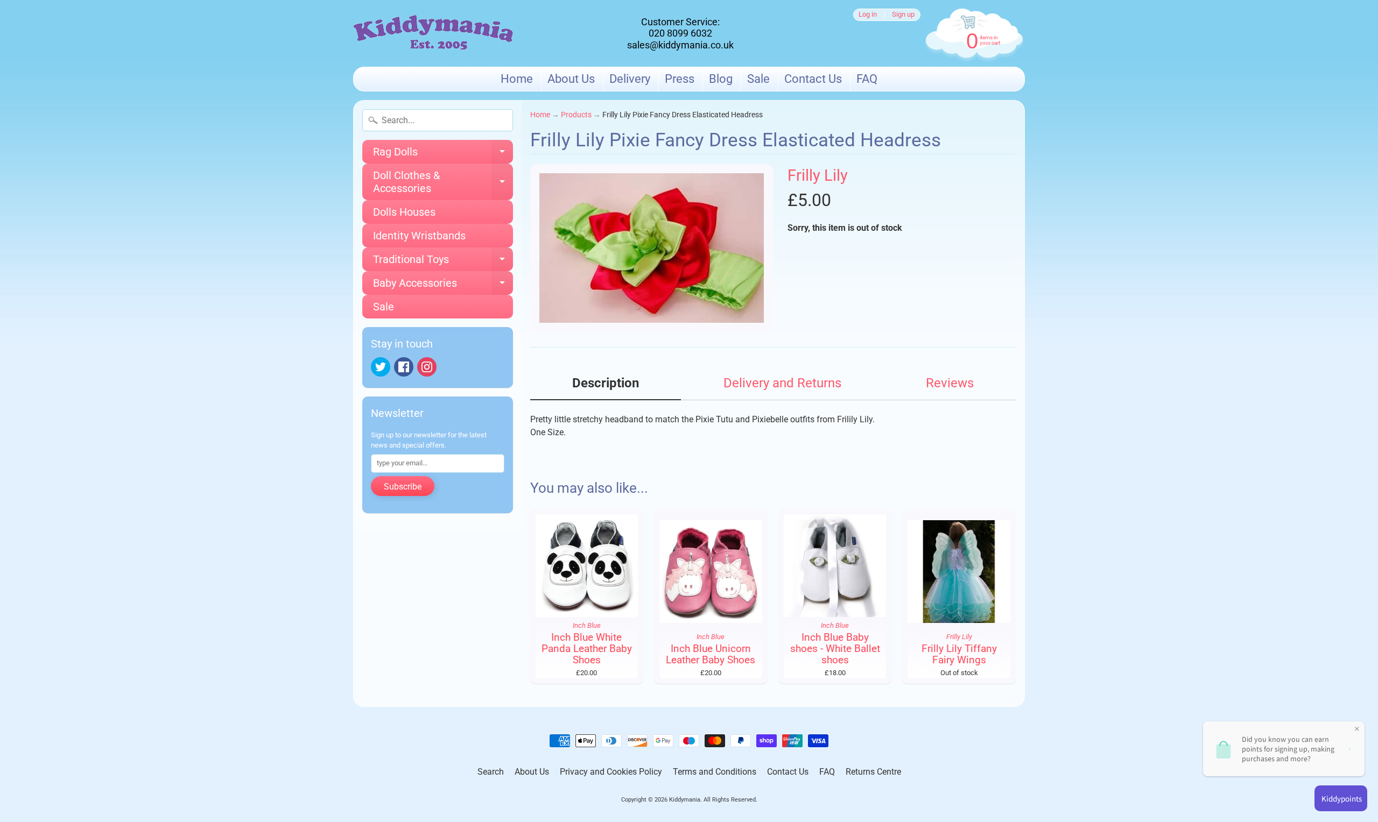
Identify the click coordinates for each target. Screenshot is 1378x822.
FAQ (866, 79)
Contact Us (813, 79)
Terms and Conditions (714, 772)
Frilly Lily (818, 175)
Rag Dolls (443, 154)
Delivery (629, 79)
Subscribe (402, 486)
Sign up (903, 14)
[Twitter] (380, 367)
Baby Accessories (443, 286)
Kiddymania (684, 799)
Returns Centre (873, 772)
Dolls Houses (404, 212)
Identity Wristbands (419, 235)
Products (576, 114)
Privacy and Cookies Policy (611, 772)
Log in (868, 14)
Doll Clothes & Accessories (443, 182)
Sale (758, 79)
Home (517, 79)
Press (679, 79)
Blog (721, 79)
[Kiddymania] (433, 33)
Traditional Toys (443, 262)
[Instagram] (427, 367)
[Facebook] (403, 367)
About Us (571, 79)
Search (490, 772)
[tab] (605, 386)
